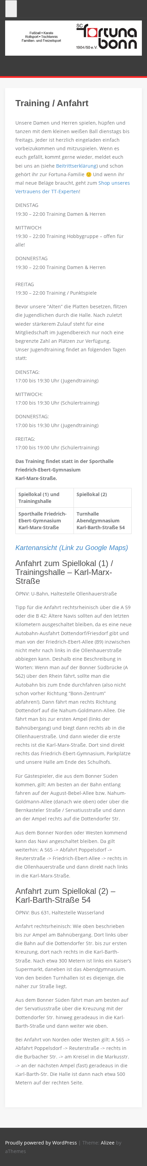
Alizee (108, 1142)
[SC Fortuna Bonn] (73, 37)
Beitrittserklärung (76, 166)
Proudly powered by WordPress (41, 1142)
